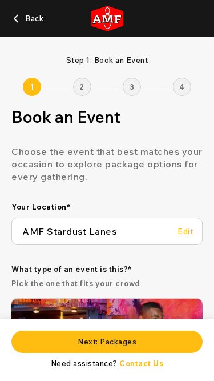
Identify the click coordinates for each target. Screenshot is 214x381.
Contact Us (141, 363)
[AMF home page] (106, 18)
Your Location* (40, 206)
